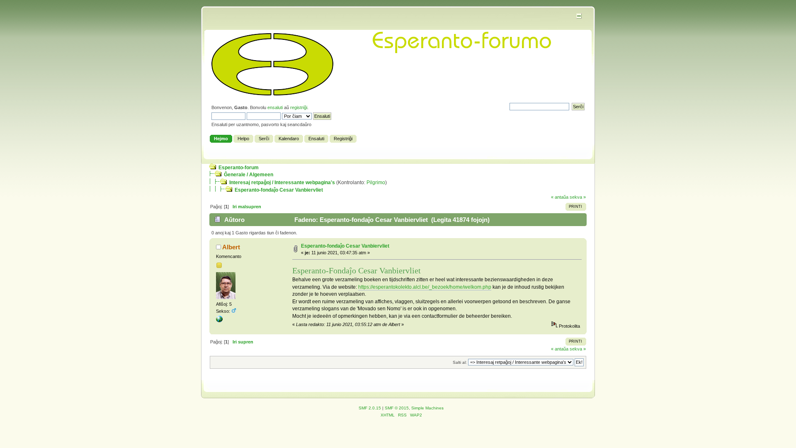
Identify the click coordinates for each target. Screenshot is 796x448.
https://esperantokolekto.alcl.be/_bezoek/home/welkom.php (424, 287)
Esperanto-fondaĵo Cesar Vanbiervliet (279, 190)
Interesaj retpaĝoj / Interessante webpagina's (282, 182)
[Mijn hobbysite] (219, 320)
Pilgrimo (375, 182)
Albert (231, 247)
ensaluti (275, 107)
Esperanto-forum (238, 167)
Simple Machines (427, 408)
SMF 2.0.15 (370, 408)
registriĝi (298, 107)
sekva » (578, 197)
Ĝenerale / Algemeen (248, 175)
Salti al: (460, 362)
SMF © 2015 (397, 408)
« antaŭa (559, 197)
